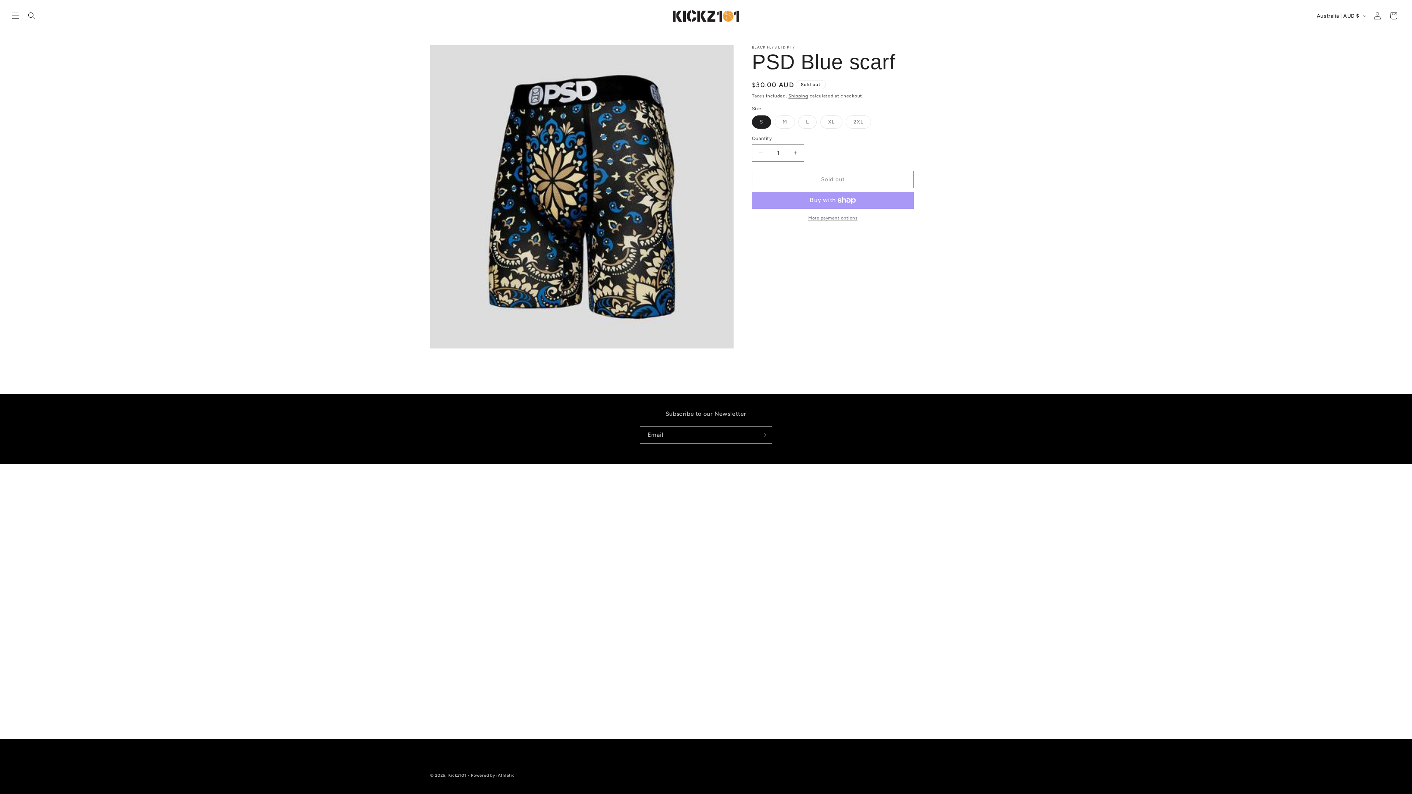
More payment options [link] (832, 218)
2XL (862, 123)
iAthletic (505, 775)
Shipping (798, 96)
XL (835, 123)
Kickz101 (457, 775)
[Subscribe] (764, 435)
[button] (15, 16)
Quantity (762, 138)
